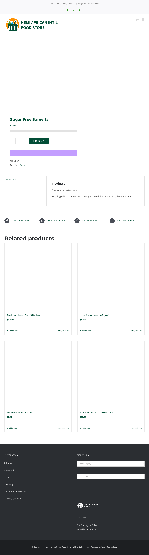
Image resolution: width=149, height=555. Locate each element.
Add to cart (38, 140)
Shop (8, 477)
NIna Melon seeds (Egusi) (94, 315)
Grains (23, 165)
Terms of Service (14, 498)
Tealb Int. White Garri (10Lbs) (96, 412)
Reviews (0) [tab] (10, 179)
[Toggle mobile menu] (143, 19)
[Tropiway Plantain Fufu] (38, 374)
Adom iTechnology (109, 547)
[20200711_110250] (38, 76)
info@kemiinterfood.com (88, 3)
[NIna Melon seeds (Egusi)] (111, 276)
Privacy (9, 484)
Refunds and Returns (16, 491)
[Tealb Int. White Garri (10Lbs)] (111, 374)
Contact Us (11, 470)
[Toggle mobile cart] (137, 19)
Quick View (64, 331)
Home (9, 463)
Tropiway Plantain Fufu (20, 412)
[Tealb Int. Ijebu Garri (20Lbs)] (38, 276)
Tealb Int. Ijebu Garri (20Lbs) (23, 315)
